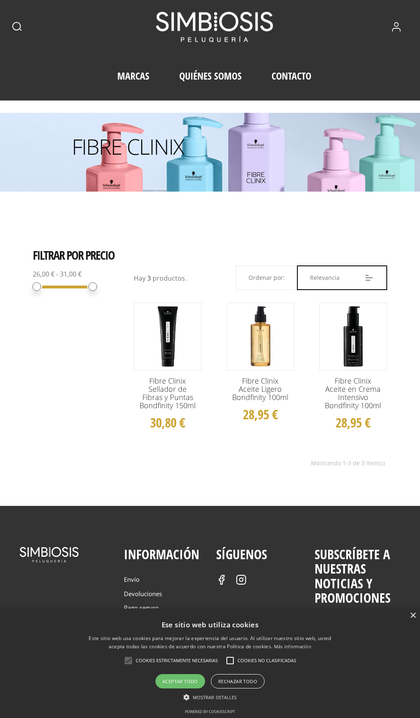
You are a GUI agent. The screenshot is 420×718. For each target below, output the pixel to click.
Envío (131, 579)
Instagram (241, 579)
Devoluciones (143, 594)
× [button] (413, 616)
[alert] (210, 663)
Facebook (221, 579)
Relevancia (325, 277)
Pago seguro (141, 608)
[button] (210, 697)
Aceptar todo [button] (180, 681)
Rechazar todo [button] (237, 681)
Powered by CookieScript (210, 711)
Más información (293, 646)
